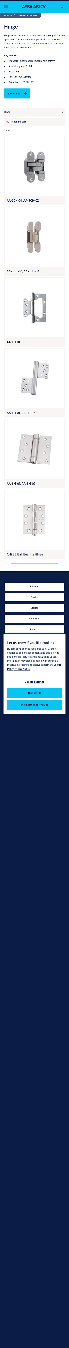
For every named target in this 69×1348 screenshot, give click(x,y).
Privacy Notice (22, 668)
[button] (28, 15)
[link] (10, 15)
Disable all (34, 693)
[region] (35, 674)
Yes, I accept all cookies (34, 704)
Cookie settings (34, 681)
